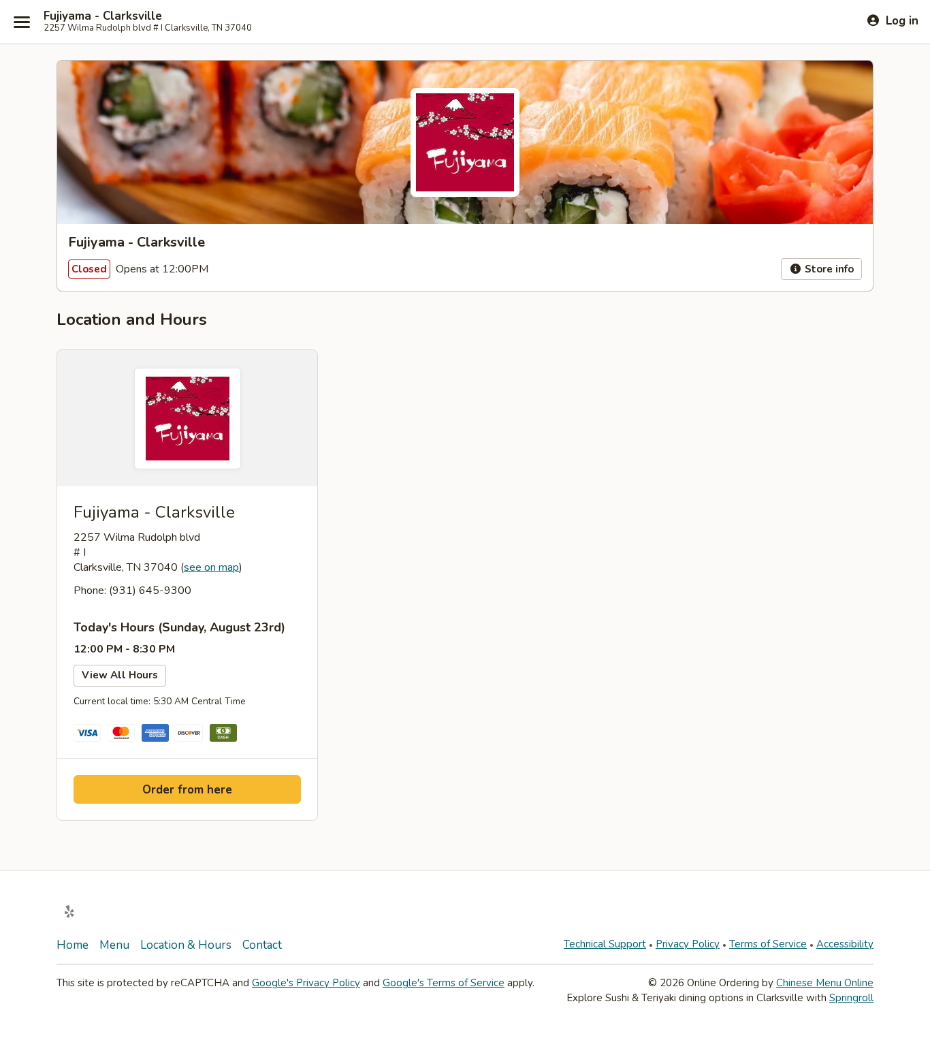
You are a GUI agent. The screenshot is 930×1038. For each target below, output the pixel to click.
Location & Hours (185, 945)
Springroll (851, 998)
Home (73, 945)
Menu (114, 945)
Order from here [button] (187, 790)
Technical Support (605, 944)
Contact (262, 945)
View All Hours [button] (120, 675)
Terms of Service (768, 944)
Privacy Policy (688, 944)
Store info (828, 269)
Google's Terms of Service (443, 983)
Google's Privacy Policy (306, 983)
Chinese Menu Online (824, 983)
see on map (211, 567)
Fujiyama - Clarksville (103, 16)
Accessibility (844, 944)
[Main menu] (22, 22)
